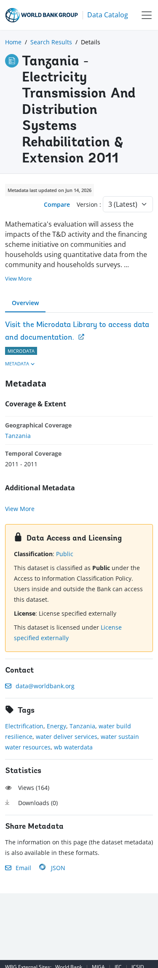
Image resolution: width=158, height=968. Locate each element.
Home (13, 42)
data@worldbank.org (45, 686)
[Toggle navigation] (146, 15)
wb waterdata (73, 747)
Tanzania (18, 436)
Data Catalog (107, 14)
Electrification (24, 726)
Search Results (51, 42)
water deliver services (66, 737)
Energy (56, 726)
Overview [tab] (25, 303)
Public (64, 554)
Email (23, 868)
